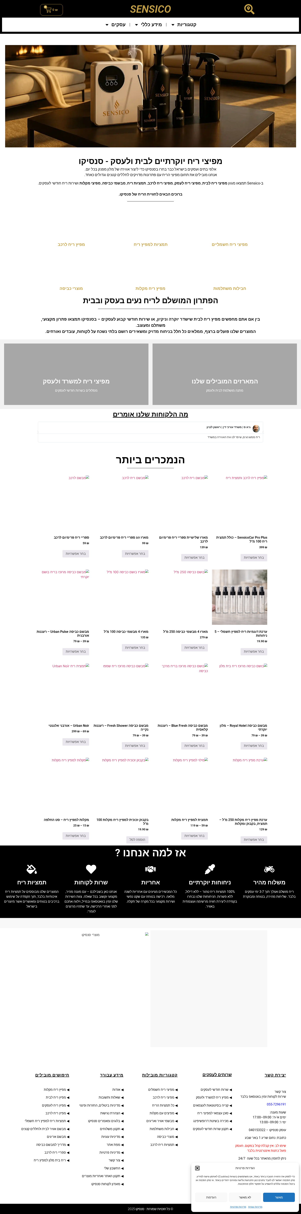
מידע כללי (151, 24)
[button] (197, 1168)
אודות (115, 1090)
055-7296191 (276, 1104)
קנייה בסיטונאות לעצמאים (211, 1105)
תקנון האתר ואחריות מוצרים (101, 1176)
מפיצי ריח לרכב (163, 1097)
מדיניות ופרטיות (238, 1206)
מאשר (279, 1197)
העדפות (211, 1197)
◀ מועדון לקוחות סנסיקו (107, 1184)
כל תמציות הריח (163, 1105)
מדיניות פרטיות (110, 1152)
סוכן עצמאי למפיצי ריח (213, 1113)
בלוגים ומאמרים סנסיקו (104, 1121)
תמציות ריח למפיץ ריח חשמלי (45, 1121)
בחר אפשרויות (254, 558)
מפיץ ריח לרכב (55, 1113)
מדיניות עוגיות (255, 1206)
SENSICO (150, 9)
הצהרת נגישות (110, 1113)
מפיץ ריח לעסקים (54, 1105)
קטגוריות (186, 24)
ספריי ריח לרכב (55, 1152)
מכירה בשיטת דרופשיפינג (211, 1121)
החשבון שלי (112, 1168)
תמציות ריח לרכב (162, 1145)
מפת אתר (113, 1145)
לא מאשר (245, 1197)
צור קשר (114, 1160)
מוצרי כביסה (165, 1137)
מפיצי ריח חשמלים (160, 1090)
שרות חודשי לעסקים (214, 1090)
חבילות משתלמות (162, 1129)
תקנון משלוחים (110, 1129)
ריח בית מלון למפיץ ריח (50, 1160)
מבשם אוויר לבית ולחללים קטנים (43, 1129)
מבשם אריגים (56, 1137)
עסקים (118, 24)
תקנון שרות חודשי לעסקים (211, 1129)
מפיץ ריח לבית (56, 1097)
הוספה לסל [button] (137, 840)
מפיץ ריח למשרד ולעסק (212, 1097)
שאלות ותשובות (109, 1097)
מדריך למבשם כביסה (51, 1145)
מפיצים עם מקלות (162, 1113)
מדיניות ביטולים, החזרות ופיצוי (99, 1105)
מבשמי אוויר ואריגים (160, 1121)
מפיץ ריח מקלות (54, 1090)
